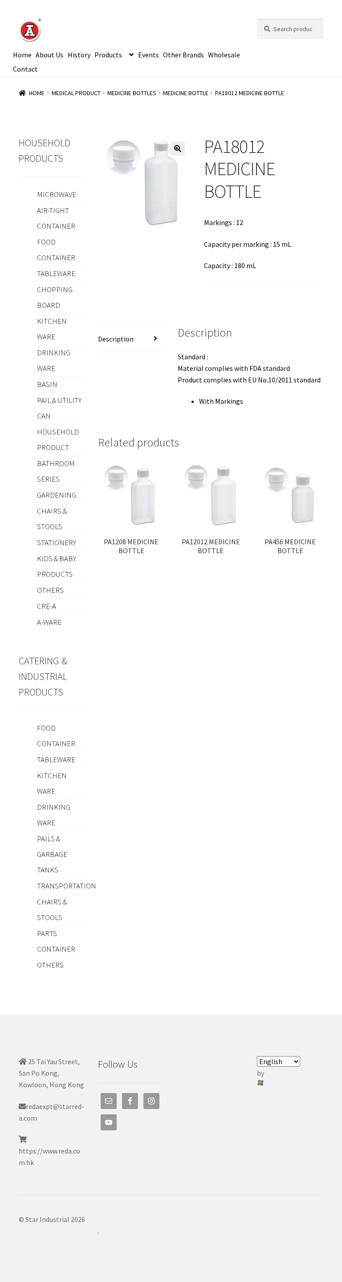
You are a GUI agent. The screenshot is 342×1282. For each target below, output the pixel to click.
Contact (25, 68)
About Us (49, 54)
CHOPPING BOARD (55, 297)
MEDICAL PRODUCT (76, 93)
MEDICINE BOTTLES (131, 93)
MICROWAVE (56, 194)
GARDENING (56, 495)
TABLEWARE (56, 273)
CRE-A (46, 606)
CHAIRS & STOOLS (52, 518)
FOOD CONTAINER (56, 249)
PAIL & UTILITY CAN (59, 408)
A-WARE (49, 622)
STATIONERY (56, 542)
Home (22, 54)
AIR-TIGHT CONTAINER (56, 218)
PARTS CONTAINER (56, 941)
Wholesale (224, 54)
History (79, 54)
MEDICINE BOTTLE (185, 93)
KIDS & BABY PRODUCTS (56, 566)
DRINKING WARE (53, 360)
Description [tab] (116, 338)
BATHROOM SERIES (56, 471)
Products (108, 54)
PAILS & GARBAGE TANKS (52, 854)
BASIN (47, 384)
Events (148, 54)
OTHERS (50, 590)
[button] (178, 148)
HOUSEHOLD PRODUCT (58, 439)
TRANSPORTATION (66, 886)
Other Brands (183, 54)
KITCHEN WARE (52, 329)
